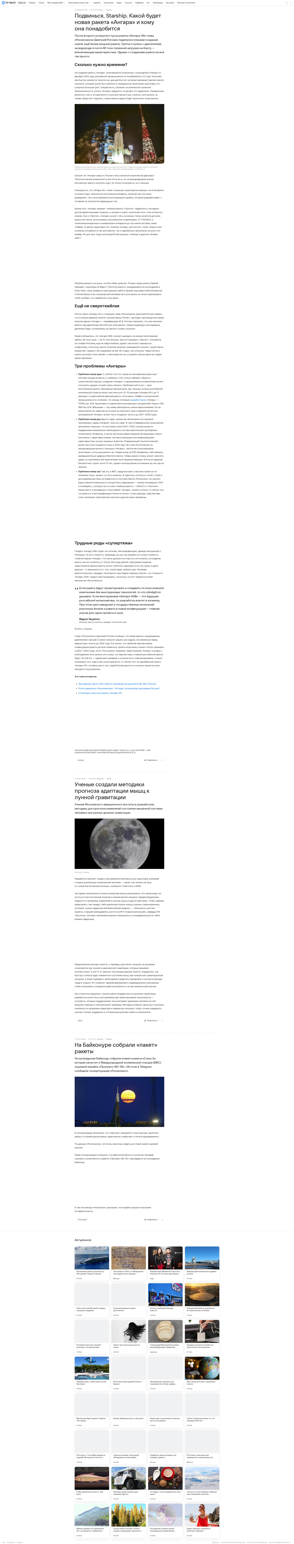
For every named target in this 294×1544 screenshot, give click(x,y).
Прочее (109, 10)
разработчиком (138, 400)
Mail (3, 1542)
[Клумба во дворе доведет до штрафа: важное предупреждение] (165, 1447)
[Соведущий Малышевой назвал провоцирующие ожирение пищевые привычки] (165, 1337)
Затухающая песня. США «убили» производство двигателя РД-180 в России (117, 684)
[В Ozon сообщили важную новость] (165, 1300)
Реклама (20, 1542)
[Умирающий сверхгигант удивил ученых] (202, 1263)
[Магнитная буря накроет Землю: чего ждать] (92, 1410)
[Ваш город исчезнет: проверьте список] (202, 1374)
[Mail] (3, 3)
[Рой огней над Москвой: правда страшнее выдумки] (92, 1300)
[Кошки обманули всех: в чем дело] (128, 1410)
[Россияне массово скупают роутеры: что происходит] (92, 1337)
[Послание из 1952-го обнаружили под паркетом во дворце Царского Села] (128, 1263)
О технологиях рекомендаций (257, 1542)
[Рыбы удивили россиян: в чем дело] (92, 1484)
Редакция (215, 1542)
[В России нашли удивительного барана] (128, 1374)
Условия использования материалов (232, 1542)
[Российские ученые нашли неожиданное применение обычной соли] (165, 1521)
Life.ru (100, 10)
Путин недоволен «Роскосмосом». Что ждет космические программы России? (119, 688)
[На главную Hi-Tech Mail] (10, 3)
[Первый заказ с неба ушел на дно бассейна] (92, 1374)
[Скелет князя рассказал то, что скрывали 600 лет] (202, 1410)
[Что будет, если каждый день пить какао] (165, 1484)
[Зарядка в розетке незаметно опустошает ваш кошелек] (202, 1337)
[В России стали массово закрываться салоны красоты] (202, 1447)
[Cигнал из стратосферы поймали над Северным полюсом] (202, 1484)
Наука (109, 778)
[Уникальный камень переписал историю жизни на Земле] (202, 1300)
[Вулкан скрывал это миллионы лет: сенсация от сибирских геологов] (92, 1521)
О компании (11, 1542)
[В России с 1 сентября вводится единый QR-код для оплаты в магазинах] (92, 1447)
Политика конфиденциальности (279, 1542)
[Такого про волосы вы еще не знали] (128, 1337)
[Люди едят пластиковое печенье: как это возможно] (165, 1410)
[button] (119, 844)
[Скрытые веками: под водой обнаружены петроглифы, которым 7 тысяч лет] (128, 1447)
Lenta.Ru (100, 1039)
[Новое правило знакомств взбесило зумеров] (202, 1521)
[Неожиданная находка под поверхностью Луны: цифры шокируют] (165, 1374)
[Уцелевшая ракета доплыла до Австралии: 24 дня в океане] (92, 1263)
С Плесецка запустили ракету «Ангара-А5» (100, 693)
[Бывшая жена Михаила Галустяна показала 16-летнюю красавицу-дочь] (165, 1263)
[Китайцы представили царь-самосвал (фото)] (128, 1484)
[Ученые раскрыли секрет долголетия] (128, 1300)
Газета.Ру (100, 778)
